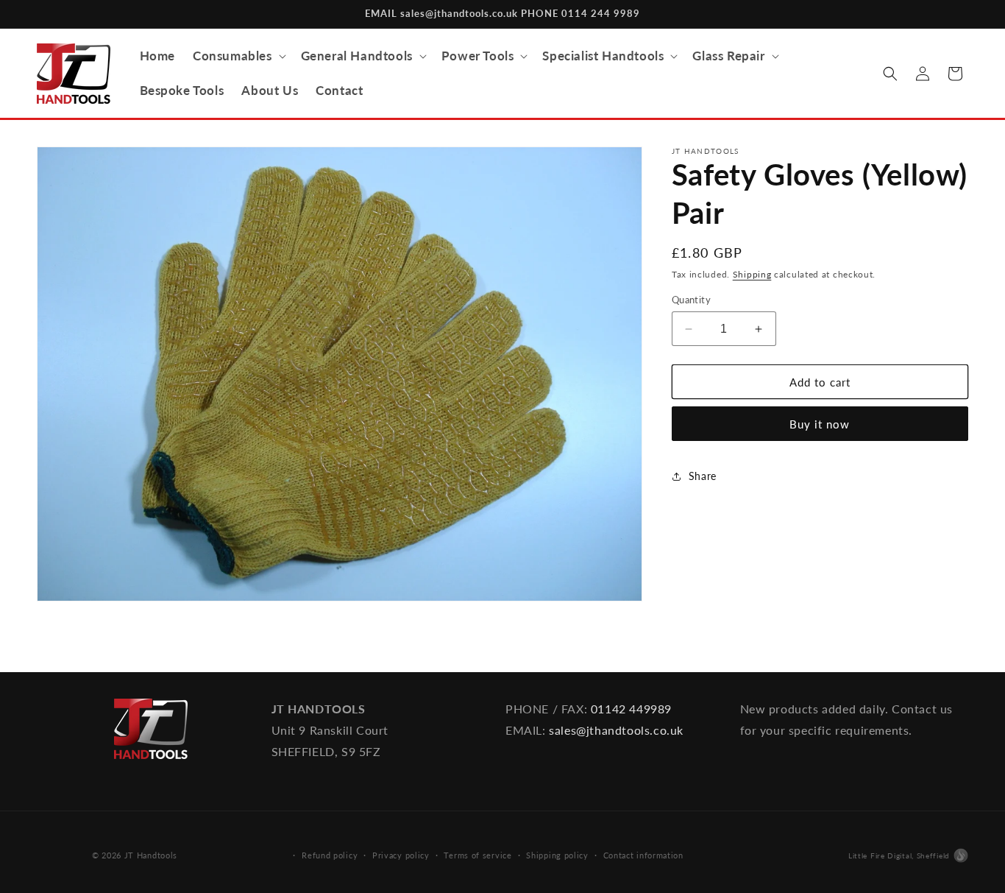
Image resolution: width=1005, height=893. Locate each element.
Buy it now (819, 424)
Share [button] (703, 476)
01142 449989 (631, 709)
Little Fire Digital (899, 855)
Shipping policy (557, 855)
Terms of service (477, 855)
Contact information (643, 855)
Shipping (752, 274)
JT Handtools (150, 855)
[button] (238, 56)
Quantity (691, 300)
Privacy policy (401, 855)
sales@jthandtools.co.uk (616, 730)
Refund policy (330, 855)
